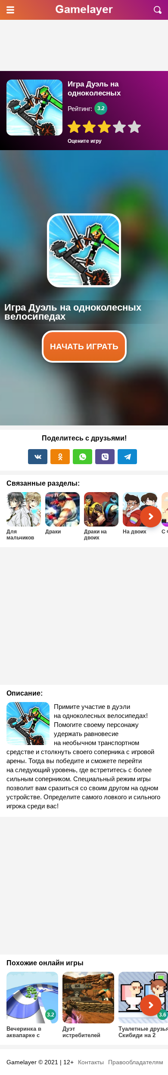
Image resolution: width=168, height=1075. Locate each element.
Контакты (91, 1062)
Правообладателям (135, 1062)
